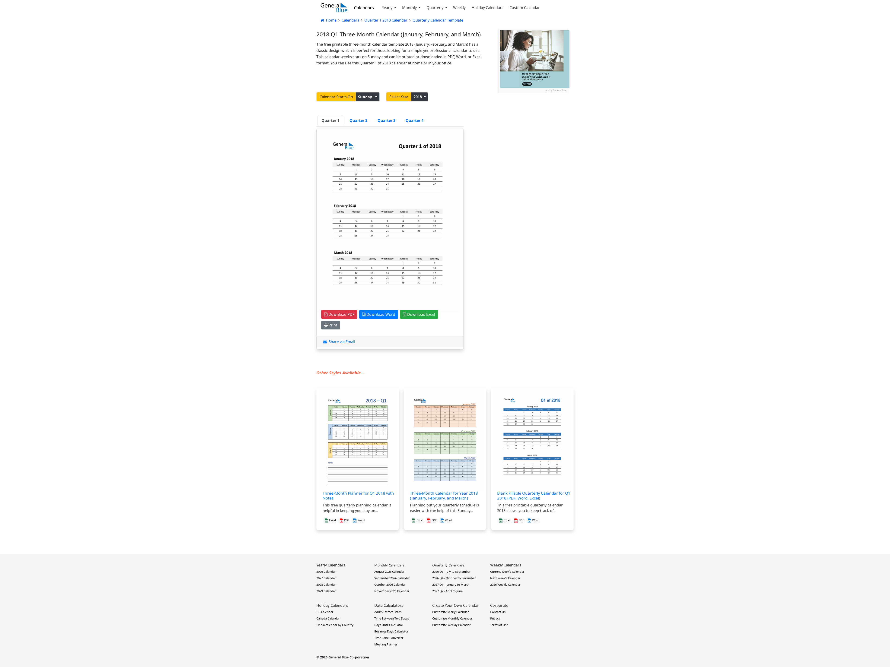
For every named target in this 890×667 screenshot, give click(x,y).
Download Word (380, 314)
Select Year (398, 96)
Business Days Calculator (391, 631)
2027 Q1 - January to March (451, 584)
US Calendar (324, 612)
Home (331, 20)
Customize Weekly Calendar (451, 625)
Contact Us (497, 612)
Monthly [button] (410, 7)
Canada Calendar (328, 618)
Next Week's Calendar (505, 578)
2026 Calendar (326, 571)
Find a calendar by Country (334, 625)
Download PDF (340, 314)
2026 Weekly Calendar (505, 584)
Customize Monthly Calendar (452, 618)
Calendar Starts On (336, 96)
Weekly (459, 7)
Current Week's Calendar (507, 571)
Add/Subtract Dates (387, 612)
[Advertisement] (533, 122)
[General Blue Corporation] (334, 7)
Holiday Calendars (487, 7)
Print (332, 325)
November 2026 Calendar (391, 591)
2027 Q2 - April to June (447, 591)
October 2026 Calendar (390, 584)
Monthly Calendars (389, 565)
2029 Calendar (326, 591)
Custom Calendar (524, 7)
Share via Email (341, 341)
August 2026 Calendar (389, 571)
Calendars (364, 7)
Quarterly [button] (435, 7)
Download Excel (420, 314)
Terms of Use (499, 625)
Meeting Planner (385, 644)
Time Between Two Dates (391, 618)
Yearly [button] (387, 7)
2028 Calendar (326, 584)
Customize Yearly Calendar (450, 612)
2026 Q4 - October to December (454, 578)
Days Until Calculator (388, 625)
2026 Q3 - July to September (451, 571)
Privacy (495, 618)
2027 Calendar (326, 578)
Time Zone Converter (388, 638)
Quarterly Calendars (448, 565)
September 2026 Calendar (392, 578)
